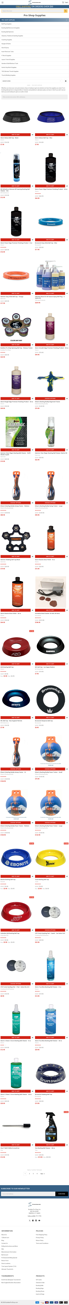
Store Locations (5, 1263)
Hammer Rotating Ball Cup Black (10, 559)
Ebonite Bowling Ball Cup (8, 879)
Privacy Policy (40, 1237)
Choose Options (50, 398)
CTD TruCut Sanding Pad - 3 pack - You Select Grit (50, 933)
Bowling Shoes (40, 1291)
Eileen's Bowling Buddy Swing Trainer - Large (48, 506)
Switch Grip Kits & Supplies (9, 67)
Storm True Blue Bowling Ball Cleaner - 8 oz (48, 987)
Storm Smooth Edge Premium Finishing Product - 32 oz (51, 348)
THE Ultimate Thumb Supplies (10, 71)
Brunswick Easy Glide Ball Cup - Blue (46, 243)
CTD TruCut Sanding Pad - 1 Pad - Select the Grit (15, 987)
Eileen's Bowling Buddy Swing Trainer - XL (13, 772)
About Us (4, 1234)
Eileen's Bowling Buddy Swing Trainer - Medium (15, 506)
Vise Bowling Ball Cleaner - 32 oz (45, 1148)
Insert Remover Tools (8, 51)
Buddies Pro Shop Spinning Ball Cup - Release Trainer (17, 348)
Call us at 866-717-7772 (34, 1216)
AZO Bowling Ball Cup (7, 667)
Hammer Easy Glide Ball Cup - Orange (12, 296)
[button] (65, 81)
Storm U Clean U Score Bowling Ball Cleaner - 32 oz (16, 1094)
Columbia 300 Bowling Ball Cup (10, 933)
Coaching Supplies (7, 39)
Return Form (5, 1260)
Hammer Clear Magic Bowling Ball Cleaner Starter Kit (51, 453)
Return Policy (39, 1240)
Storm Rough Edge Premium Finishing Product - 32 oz (17, 401)
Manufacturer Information (8, 1252)
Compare (32, 134)
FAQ (2, 1249)
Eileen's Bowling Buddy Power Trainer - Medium (15, 826)
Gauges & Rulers (6, 43)
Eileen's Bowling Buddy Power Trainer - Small (48, 772)
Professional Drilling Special (9, 1257)
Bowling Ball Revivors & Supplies (11, 28)
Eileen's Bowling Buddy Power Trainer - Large (48, 826)
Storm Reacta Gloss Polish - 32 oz (11, 613)
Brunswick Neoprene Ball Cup (44, 721)
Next (42, 1173)
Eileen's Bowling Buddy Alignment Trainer (47, 401)
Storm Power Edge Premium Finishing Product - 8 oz (16, 243)
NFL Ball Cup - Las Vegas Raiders (45, 667)
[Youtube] (39, 1220)
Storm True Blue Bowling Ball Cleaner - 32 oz (48, 1041)
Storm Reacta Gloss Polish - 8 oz (45, 559)
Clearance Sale (40, 1282)
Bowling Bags (40, 1288)
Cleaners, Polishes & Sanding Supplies (12, 35)
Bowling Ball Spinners (8, 32)
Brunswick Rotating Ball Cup (43, 1094)
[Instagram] (36, 1220)
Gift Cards (39, 1279)
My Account (4, 1255)
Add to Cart (16, 134)
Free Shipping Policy (41, 1234)
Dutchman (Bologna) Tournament (11, 1279)
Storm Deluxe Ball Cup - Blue (43, 138)
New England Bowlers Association (11, 1282)
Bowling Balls (39, 1285)
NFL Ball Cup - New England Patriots (11, 721)
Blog (2, 1240)
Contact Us (4, 1243)
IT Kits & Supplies (6, 55)
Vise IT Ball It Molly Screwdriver (10, 1148)
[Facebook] (33, 1220)
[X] (29, 1220)
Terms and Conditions (42, 1243)
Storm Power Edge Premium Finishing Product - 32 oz (51, 189)
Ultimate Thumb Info (7, 1269)
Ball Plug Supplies (7, 24)
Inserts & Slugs (40, 1294)
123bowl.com (5, 1237)
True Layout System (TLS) (8, 1266)
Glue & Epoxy (5, 47)
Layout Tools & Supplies (8, 59)
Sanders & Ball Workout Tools (10, 63)
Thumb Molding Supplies (9, 75)
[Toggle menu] (2, 2)
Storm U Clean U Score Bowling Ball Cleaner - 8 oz (16, 1041)
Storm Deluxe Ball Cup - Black (9, 138)
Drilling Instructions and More (9, 1246)
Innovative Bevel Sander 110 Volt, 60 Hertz (47, 613)
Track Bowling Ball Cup (42, 879)
